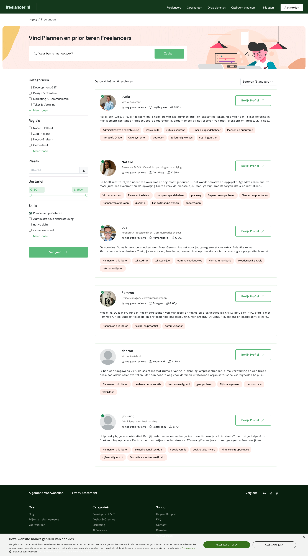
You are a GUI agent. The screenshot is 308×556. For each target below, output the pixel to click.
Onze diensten (216, 7)
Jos (124, 227)
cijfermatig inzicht (112, 457)
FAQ (158, 519)
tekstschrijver (163, 260)
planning (196, 195)
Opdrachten (194, 7)
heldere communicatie (148, 384)
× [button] (304, 537)
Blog (31, 514)
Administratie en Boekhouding (139, 421)
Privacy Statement (83, 493)
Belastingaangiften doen (149, 449)
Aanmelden (291, 7)
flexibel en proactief (146, 325)
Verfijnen (55, 252)
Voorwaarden (37, 525)
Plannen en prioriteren (47, 213)
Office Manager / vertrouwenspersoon (144, 298)
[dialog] (154, 545)
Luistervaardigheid (179, 384)
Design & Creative (45, 93)
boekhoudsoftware (204, 449)
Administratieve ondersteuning (53, 219)
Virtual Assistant (131, 356)
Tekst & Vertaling (44, 104)
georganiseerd (204, 384)
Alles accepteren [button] (227, 544)
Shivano (128, 416)
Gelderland (40, 145)
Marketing (99, 525)
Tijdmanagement (230, 384)
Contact (161, 525)
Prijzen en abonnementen (45, 519)
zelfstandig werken (181, 137)
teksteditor (141, 260)
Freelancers (173, 7)
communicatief (174, 325)
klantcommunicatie (220, 260)
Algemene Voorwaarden (46, 493)
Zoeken (169, 53)
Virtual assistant (131, 102)
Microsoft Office (112, 137)
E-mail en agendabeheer (206, 130)
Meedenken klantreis (250, 260)
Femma (128, 293)
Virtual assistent (112, 195)
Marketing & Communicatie (51, 99)
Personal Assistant (139, 195)
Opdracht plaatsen (243, 7)
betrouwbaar (254, 384)
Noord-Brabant (43, 139)
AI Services (100, 530)
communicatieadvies (189, 260)
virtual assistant (43, 230)
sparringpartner (208, 137)
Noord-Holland (43, 128)
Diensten (162, 530)
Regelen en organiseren (221, 195)
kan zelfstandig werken (165, 202)
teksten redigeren (112, 268)
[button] (102, 551)
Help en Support (166, 514)
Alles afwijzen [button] (274, 544)
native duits (40, 224)
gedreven (158, 137)
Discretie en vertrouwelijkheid (147, 457)
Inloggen (268, 7)
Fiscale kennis (178, 449)
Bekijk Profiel (250, 100)
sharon (127, 351)
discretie (140, 202)
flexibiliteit (108, 392)
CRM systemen (137, 137)
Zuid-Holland (41, 134)
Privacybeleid (188, 547)
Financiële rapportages (235, 449)
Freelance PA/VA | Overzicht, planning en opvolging (152, 167)
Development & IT (45, 87)
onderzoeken (193, 202)
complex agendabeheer (170, 195)
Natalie (127, 162)
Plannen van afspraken (115, 202)
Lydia (126, 97)
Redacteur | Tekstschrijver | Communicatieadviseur (151, 232)
